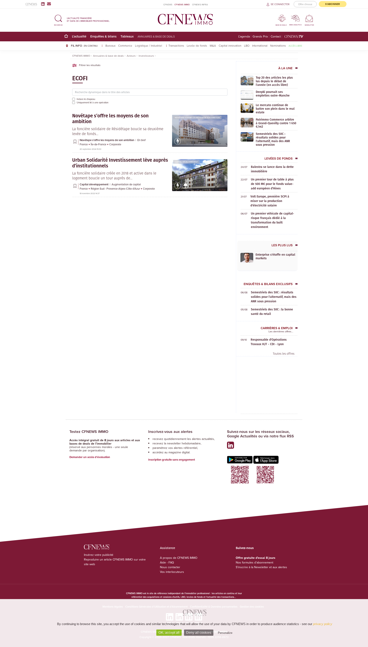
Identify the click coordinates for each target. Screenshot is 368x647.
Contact (276, 36)
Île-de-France (99, 144)
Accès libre (295, 45)
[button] (58, 19)
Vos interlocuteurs (172, 572)
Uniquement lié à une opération (92, 102)
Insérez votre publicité (98, 555)
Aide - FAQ (167, 562)
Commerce (125, 45)
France (84, 144)
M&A (213, 45)
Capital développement (186, 161)
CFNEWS (167, 4)
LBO (246, 45)
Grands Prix (260, 36)
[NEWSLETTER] (309, 18)
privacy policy (322, 624)
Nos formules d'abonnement (254, 562)
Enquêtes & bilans (103, 36)
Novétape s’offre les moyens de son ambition (197, 117)
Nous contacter (170, 567)
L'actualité (79, 36)
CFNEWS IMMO (182, 4)
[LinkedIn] (43, 4)
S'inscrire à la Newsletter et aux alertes (261, 567)
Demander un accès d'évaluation (89, 457)
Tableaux (127, 36)
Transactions (176, 45)
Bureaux (110, 45)
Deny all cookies (198, 632)
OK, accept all (169, 632)
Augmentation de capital (126, 184)
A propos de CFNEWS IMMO (178, 558)
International (259, 45)
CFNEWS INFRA (200, 4)
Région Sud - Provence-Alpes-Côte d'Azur (116, 188)
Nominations (278, 45)
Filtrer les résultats (89, 65)
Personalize (225, 632)
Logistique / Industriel (149, 45)
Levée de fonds (197, 45)
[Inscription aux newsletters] (49, 4)
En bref (141, 140)
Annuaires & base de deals (156, 36)
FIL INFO (84, 45)
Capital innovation (230, 45)
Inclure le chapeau (86, 99)
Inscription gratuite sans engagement (171, 460)
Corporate (115, 144)
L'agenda (244, 36)
